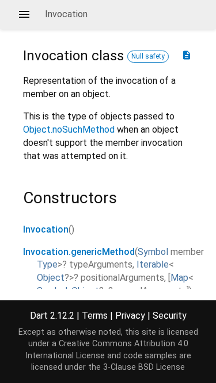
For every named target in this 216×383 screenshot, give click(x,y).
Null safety (148, 56)
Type (47, 264)
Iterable (153, 264)
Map (179, 277)
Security (170, 315)
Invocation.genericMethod (79, 251)
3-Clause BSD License (144, 367)
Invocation (46, 229)
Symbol (153, 251)
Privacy (130, 315)
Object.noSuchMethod (69, 129)
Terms (95, 315)
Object (51, 277)
